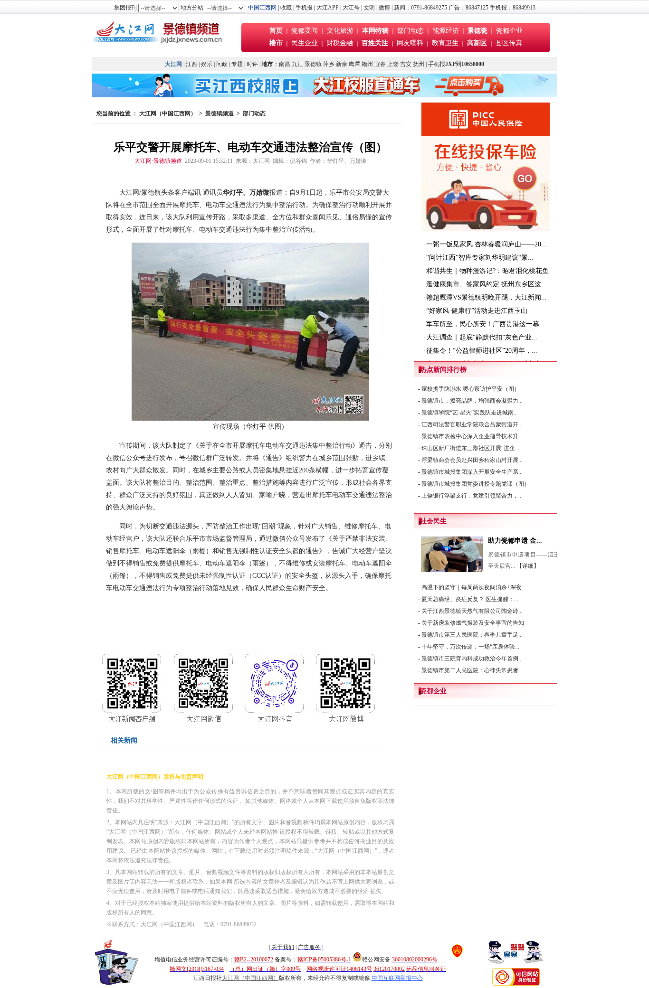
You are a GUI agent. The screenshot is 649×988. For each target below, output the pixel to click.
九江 (297, 64)
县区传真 (509, 43)
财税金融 (339, 43)
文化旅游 (340, 30)
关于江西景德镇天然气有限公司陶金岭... (472, 611)
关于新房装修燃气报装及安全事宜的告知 (472, 623)
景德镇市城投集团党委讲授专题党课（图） (475, 483)
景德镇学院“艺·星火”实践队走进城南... (469, 412)
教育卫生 (445, 43)
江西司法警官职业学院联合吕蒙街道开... (472, 424)
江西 (191, 64)
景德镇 (313, 64)
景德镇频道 (219, 113)
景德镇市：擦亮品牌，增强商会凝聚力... (472, 400)
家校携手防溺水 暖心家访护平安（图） (470, 389)
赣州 (367, 64)
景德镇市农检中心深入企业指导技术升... (472, 436)
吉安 (405, 64)
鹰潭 (354, 64)
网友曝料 (410, 43)
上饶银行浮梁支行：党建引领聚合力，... (472, 495)
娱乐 (206, 64)
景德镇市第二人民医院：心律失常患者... (472, 670)
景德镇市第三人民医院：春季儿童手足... (472, 634)
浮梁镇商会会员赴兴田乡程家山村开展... (472, 460)
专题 (237, 64)
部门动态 (410, 30)
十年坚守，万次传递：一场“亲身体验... (470, 646)
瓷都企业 (509, 30)
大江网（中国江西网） (167, 113)
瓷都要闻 (305, 30)
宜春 (380, 64)
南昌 (284, 64)
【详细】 (527, 566)
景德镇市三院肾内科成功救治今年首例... (472, 658)
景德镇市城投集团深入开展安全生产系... (472, 472)
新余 (341, 64)
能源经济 (445, 30)
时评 (253, 64)
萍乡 (328, 64)
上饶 (393, 64)
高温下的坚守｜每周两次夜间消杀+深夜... (473, 587)
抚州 (418, 64)
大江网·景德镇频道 (158, 161)
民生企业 (304, 43)
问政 (222, 64)
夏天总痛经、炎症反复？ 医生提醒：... (469, 599)
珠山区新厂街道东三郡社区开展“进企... (470, 448)
